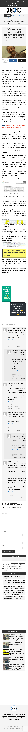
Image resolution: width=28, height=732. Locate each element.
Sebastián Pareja (14, 564)
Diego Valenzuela (7, 718)
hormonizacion (13, 42)
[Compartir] (13, 60)
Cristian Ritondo (21, 716)
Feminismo (7, 42)
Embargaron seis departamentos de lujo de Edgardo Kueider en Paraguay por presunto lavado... (17, 659)
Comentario (4, 514)
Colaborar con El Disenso (18, 312)
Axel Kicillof (18, 714)
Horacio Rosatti (11, 568)
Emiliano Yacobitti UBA (12, 566)
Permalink (10, 346)
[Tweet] (22, 60)
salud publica (18, 44)
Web (3, 545)
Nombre (4, 532)
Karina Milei (22, 563)
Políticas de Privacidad (14, 728)
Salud (13, 44)
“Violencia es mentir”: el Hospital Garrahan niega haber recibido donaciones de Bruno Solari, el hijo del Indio (14, 582)
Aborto (6, 41)
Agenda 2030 (20, 41)
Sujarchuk (4, 570)
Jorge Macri (19, 568)
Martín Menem (16, 718)
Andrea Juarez (14, 563)
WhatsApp (7, 298)
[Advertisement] (14, 615)
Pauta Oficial (6, 564)
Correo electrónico (4, 539)
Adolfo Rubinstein (13, 41)
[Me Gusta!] (8, 339)
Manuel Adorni (12, 716)
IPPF (18, 42)
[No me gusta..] (13, 339)
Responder (17, 346)
